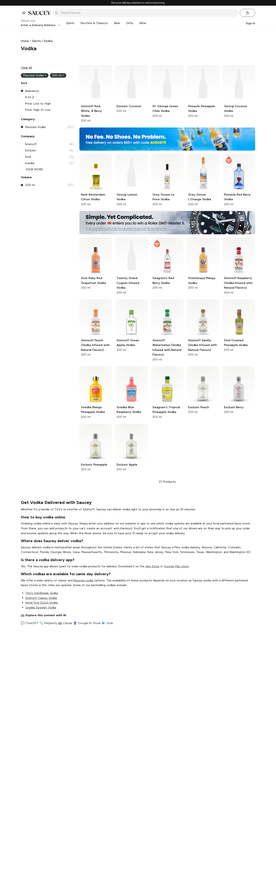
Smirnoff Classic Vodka (41, 598)
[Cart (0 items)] (247, 13)
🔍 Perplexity (48, 623)
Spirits (36, 41)
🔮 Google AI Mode (87, 623)
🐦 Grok (107, 623)
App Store (152, 566)
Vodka (48, 41)
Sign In (250, 23)
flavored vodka (83, 580)
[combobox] (148, 13)
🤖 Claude (65, 623)
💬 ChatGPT (29, 623)
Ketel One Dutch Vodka (41, 602)
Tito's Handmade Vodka (41, 593)
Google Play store (176, 566)
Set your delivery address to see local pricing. (138, 2)
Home (25, 41)
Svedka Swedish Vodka (40, 607)
